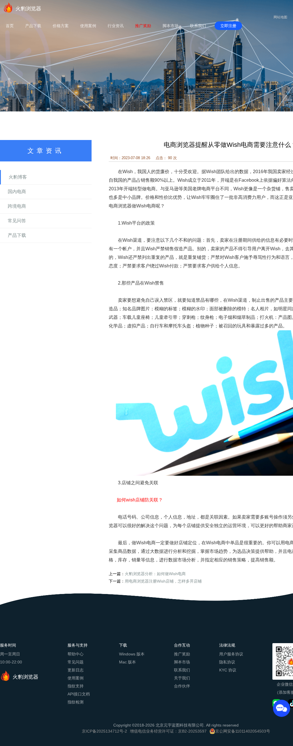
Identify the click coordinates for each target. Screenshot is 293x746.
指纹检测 (76, 702)
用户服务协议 (231, 654)
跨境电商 (17, 206)
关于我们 (182, 678)
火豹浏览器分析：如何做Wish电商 (155, 573)
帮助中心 (76, 654)
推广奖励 (143, 25)
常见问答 (17, 220)
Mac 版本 (127, 662)
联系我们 (198, 25)
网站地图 (280, 17)
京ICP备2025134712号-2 (104, 731)
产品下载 (33, 25)
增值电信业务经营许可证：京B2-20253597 (168, 731)
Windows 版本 (131, 654)
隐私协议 (227, 662)
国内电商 (17, 191)
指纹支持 (76, 686)
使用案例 (88, 25)
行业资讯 (116, 25)
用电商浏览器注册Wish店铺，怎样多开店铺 (163, 581)
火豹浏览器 (28, 8)
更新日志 (76, 670)
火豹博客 (18, 177)
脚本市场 (171, 25)
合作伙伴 (182, 686)
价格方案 (61, 25)
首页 (10, 25)
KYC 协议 (227, 670)
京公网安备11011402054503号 (242, 731)
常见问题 (76, 662)
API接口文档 (79, 694)
